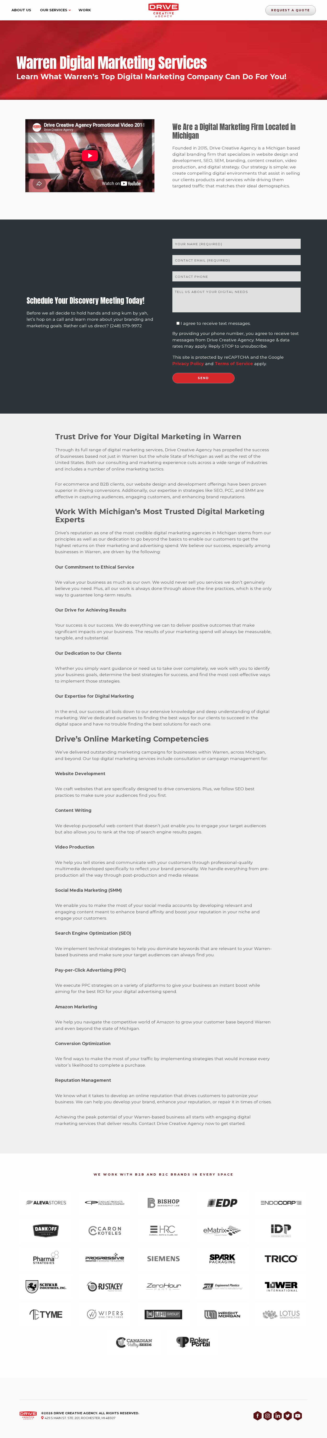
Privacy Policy (188, 363)
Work (85, 10)
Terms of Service (234, 363)
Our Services (53, 10)
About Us (21, 10)
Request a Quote (290, 10)
